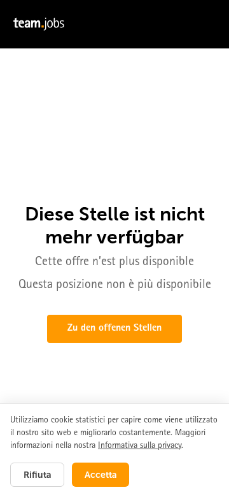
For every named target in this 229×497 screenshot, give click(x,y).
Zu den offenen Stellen (114, 329)
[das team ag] (114, 24)
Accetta (100, 475)
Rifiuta (37, 475)
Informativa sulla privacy (139, 446)
